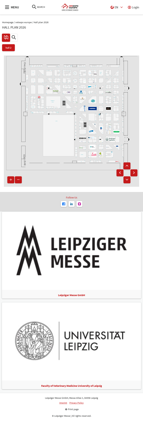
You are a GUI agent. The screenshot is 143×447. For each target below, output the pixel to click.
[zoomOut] (18, 179)
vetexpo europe (23, 22)
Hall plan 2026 (41, 22)
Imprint (63, 402)
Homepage (7, 22)
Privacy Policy (76, 402)
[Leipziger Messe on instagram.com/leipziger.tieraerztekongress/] (79, 204)
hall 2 (8, 47)
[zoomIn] (10, 179)
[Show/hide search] (34, 7)
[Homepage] (70, 7)
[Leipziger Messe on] (72, 204)
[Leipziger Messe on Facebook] (64, 204)
